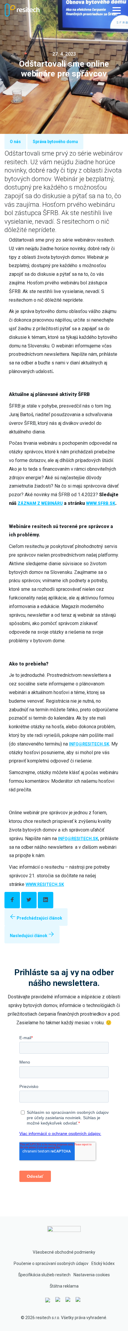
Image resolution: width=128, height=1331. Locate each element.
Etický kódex (103, 1263)
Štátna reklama (64, 1286)
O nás (15, 141)
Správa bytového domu (55, 141)
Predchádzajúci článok (39, 918)
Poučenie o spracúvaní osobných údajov (51, 1263)
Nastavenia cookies (92, 1274)
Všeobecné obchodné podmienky (64, 1252)
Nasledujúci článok (29, 935)
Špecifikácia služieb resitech (44, 1274)
